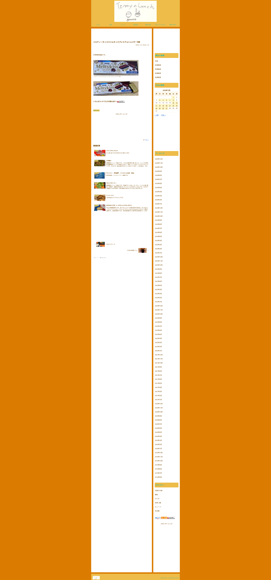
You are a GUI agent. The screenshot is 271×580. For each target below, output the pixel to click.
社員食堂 (158, 65)
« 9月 (157, 115)
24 (156, 108)
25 (160, 108)
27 (166, 108)
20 (166, 105)
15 (173, 103)
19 (163, 105)
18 (160, 105)
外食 (156, 61)
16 (176, 103)
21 (170, 105)
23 (176, 105)
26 (163, 108)
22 (173, 105)
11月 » (163, 115)
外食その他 (97, 110)
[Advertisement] (121, 34)
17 (156, 105)
